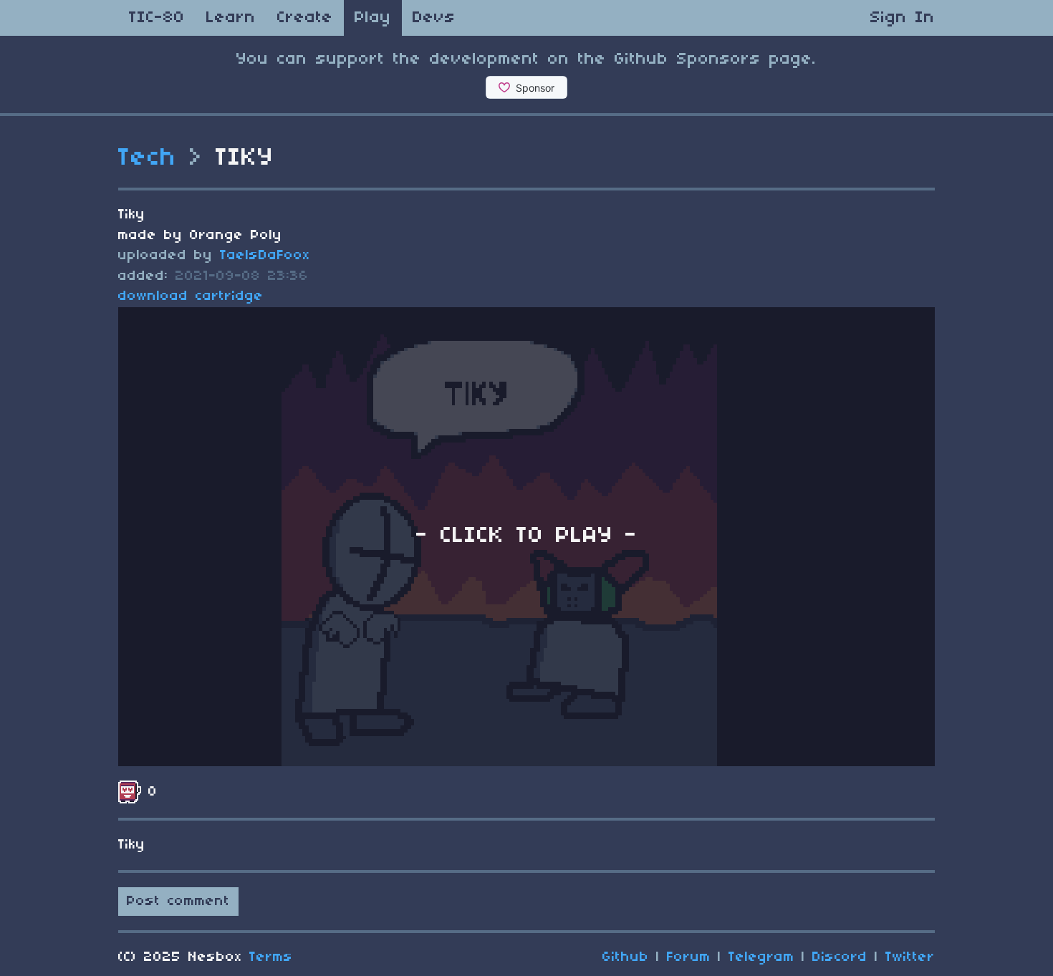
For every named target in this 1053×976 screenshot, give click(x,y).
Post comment (178, 901)
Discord (839, 957)
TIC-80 (157, 17)
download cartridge (191, 296)
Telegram (761, 957)
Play (373, 17)
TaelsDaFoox (265, 255)
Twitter (910, 957)
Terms (271, 957)
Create (305, 17)
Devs (434, 17)
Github (625, 957)
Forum (689, 957)
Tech (147, 158)
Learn (231, 17)
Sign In (902, 17)
